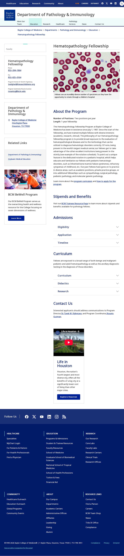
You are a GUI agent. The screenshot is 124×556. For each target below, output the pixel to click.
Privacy (106, 543)
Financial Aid (52, 482)
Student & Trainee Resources (59, 443)
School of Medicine (55, 452)
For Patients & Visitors (17, 448)
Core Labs (90, 443)
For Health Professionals (18, 452)
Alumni (49, 532)
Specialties (11, 438)
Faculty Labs (91, 448)
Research (36, 3)
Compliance (91, 527)
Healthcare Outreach (16, 499)
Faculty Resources (54, 448)
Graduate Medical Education (19, 159)
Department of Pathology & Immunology (24, 154)
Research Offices (93, 462)
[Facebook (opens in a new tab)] (102, 3)
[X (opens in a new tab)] (107, 3)
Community (49, 3)
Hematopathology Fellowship (31, 34)
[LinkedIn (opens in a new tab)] (115, 3)
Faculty (9, 49)
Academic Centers (54, 508)
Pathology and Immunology (73, 30)
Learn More (16, 218)
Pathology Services (73, 22)
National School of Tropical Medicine (58, 467)
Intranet (116, 543)
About (60, 3)
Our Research (92, 438)
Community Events (15, 513)
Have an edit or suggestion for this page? (18, 548)
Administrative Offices (56, 513)
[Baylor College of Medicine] (9, 15)
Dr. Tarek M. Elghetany (71, 313)
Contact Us (99, 24)
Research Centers (94, 452)
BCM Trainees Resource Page (75, 203)
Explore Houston (68, 397)
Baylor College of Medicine (30, 30)
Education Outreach (16, 504)
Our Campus (52, 499)
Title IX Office (92, 522)
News (84, 24)
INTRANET (95, 3)
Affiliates (50, 518)
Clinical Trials (91, 457)
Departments (51, 30)
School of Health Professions (59, 472)
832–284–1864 (14, 70)
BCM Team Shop (93, 513)
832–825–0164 (14, 77)
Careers (89, 508)
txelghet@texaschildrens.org (21, 84)
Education (24, 3)
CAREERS (84, 3)
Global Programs (14, 508)
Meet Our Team (21, 22)
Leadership (51, 522)
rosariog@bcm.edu (17, 91)
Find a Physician (14, 457)
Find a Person (92, 504)
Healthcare (11, 3)
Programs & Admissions (57, 438)
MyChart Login (13, 443)
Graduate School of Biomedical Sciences (60, 459)
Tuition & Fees (52, 477)
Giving (49, 527)
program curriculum (83, 181)
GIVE (77, 3)
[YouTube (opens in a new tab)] (111, 3)
